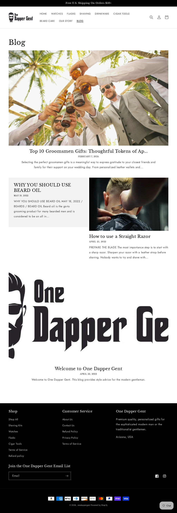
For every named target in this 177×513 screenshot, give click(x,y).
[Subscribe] (67, 476)
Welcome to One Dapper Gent (88, 368)
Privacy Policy (70, 437)
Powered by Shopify (99, 505)
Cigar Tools (15, 443)
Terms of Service (18, 450)
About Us (67, 419)
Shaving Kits (15, 425)
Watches (13, 431)
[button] (151, 17)
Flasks (12, 437)
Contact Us (68, 425)
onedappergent (84, 505)
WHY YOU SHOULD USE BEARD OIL (42, 187)
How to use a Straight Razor (119, 236)
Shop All (13, 419)
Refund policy (16, 456)
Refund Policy (70, 431)
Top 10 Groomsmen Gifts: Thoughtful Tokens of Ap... (88, 151)
